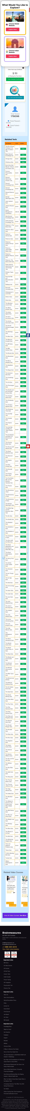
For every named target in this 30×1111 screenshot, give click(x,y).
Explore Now (13, 29)
